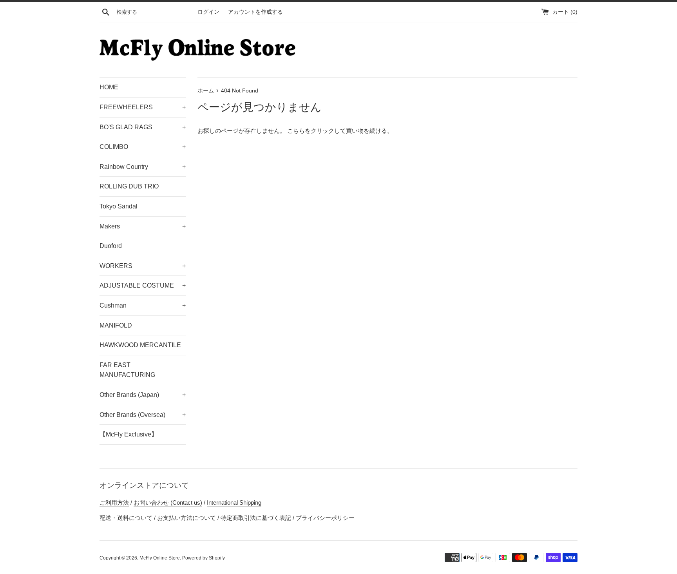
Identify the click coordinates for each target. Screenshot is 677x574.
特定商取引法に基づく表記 (256, 517)
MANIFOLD (116, 325)
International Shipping (234, 502)
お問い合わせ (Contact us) (168, 502)
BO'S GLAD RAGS (143, 127)
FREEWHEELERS (143, 107)
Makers (143, 226)
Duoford (111, 246)
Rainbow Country (143, 166)
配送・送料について (126, 517)
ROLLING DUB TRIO (129, 186)
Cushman (143, 305)
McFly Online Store (159, 558)
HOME (109, 87)
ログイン (208, 12)
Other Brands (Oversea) (143, 414)
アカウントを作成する (255, 12)
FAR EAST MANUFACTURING (127, 370)
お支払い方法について (186, 517)
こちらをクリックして (316, 130)
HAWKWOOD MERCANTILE (140, 345)
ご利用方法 (114, 502)
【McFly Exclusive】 (128, 434)
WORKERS (143, 266)
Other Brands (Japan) (143, 394)
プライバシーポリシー (325, 517)
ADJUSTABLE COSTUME (143, 285)
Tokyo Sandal (119, 206)
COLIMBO (143, 146)
